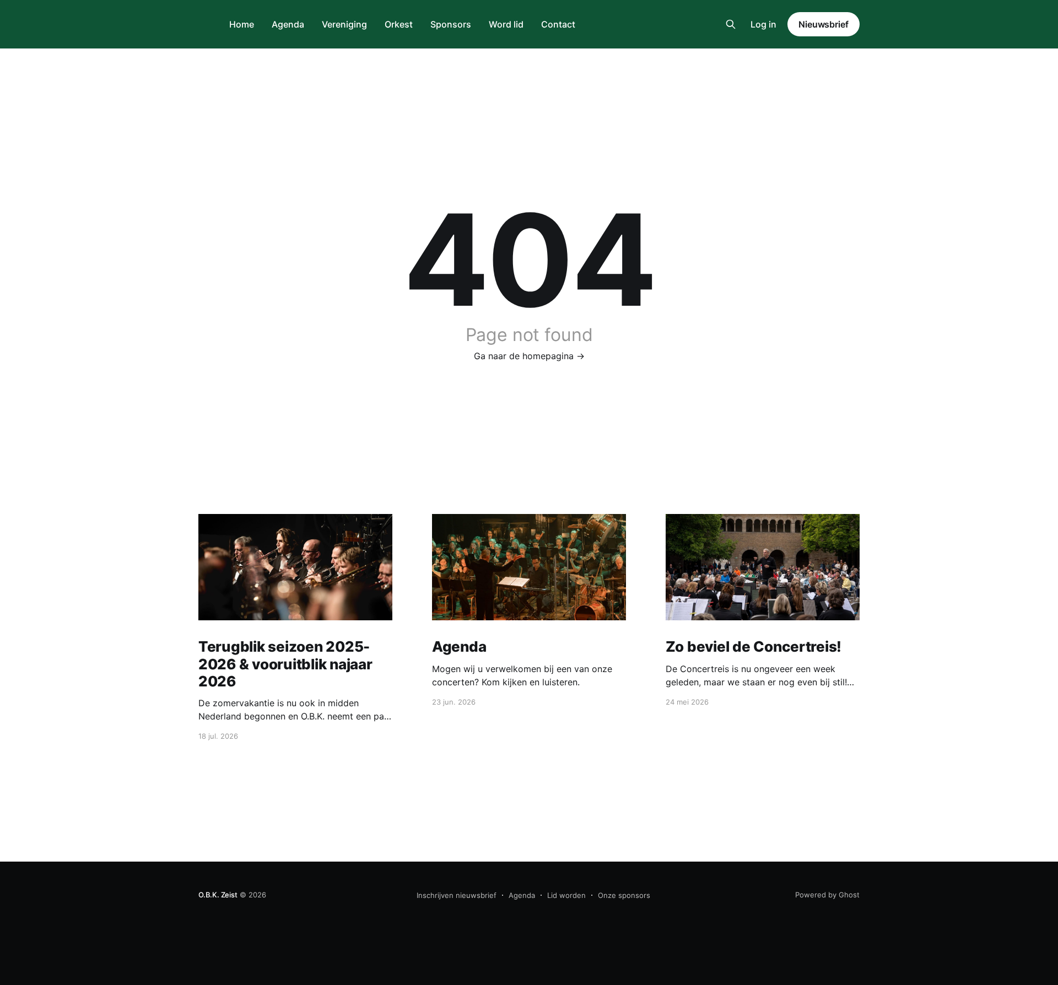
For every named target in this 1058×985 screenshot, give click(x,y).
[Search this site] (730, 24)
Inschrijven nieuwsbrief (456, 895)
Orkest (399, 24)
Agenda (288, 24)
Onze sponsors (624, 895)
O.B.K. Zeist (217, 894)
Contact (558, 24)
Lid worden (566, 895)
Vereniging (344, 24)
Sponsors (450, 24)
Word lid (506, 24)
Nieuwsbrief (823, 24)
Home (241, 24)
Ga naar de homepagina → (529, 355)
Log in (763, 24)
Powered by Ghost (827, 894)
